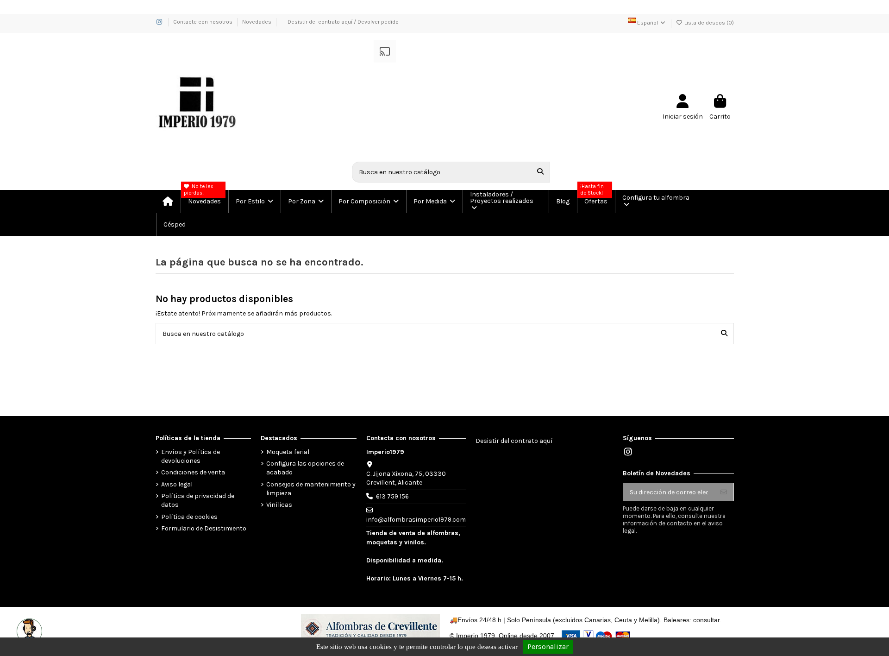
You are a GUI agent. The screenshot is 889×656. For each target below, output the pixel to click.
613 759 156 (392, 496)
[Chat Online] (28, 630)
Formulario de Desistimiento (203, 528)
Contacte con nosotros (203, 22)
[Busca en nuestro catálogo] (540, 172)
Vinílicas (279, 505)
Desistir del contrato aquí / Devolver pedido (343, 22)
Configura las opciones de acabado (305, 468)
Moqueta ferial (287, 452)
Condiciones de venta (193, 472)
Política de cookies (189, 517)
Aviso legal (177, 484)
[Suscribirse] (723, 492)
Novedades (256, 22)
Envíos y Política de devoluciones (190, 456)
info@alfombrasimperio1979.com (416, 520)
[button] (254, 201)
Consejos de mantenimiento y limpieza (311, 489)
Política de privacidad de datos (197, 500)
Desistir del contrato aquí (514, 441)
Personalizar (548, 646)
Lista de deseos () (708, 22)
